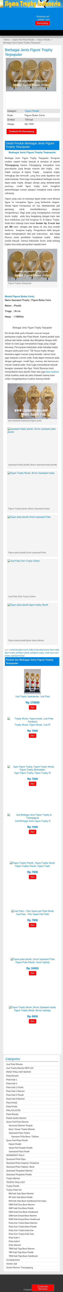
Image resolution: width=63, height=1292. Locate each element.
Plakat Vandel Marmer (16, 1118)
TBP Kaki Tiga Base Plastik (21, 1252)
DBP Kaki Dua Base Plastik (21, 1208)
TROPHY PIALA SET (15, 1182)
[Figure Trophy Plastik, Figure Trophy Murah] (32, 863)
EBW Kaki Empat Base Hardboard (24, 1219)
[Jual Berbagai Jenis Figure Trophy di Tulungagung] (32, 818)
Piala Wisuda (12, 1114)
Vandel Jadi (11, 1264)
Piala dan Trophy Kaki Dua (21, 1230)
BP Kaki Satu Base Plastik (20, 1197)
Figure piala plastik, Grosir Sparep (32, 962)
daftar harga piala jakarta (39, 650)
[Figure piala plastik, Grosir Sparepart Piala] (32, 959)
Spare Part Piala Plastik (23, 40)
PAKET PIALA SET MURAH (18, 1072)
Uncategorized (13, 1260)
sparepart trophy (18, 656)
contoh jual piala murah (18, 650)
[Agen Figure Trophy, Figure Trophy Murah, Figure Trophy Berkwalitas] (32, 769)
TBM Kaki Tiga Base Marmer (22, 1249)
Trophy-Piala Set (14, 1190)
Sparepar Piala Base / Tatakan (25, 1136)
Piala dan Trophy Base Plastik (22, 1227)
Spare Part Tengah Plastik (20, 1148)
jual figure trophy (37, 653)
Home (6, 40)
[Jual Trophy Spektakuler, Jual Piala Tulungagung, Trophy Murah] (32, 693)
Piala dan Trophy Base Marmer (23, 1223)
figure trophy (10, 653)
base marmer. (52, 372)
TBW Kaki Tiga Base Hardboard (23, 1256)
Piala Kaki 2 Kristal (14, 1087)
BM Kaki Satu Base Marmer (21, 1193)
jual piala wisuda (14, 1064)
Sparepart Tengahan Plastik (19, 1174)
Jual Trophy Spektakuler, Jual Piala (32, 696)
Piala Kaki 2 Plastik (15, 1095)
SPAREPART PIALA (15, 1155)
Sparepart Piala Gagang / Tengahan (22, 1163)
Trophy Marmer (13, 1178)
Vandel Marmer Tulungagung (19, 1267)
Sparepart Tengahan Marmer (19, 1171)
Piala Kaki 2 (11, 1083)
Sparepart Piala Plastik (19, 1151)
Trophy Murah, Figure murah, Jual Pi (32, 725)
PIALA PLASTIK (13, 1110)
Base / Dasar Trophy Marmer (22, 1129)
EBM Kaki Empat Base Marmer (23, 1215)
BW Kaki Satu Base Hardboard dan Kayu (27, 1201)
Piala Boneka (12, 1076)
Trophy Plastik (12, 1186)
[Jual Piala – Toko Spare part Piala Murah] (32, 911)
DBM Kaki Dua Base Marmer (22, 1204)
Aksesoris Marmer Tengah (21, 1125)
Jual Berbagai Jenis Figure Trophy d (32, 821)
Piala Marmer (15, 1245)
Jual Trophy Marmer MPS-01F (20, 1068)
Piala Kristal (11, 1103)
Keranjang (42, 23)
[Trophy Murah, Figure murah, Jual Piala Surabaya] (32, 721)
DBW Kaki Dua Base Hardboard (23, 1212)
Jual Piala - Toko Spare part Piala (32, 914)
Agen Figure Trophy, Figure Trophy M (32, 773)
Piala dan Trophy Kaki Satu (21, 1234)
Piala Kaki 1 (11, 1080)
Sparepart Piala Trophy (19, 1133)
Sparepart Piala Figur (16, 1159)
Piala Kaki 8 (14, 1241)
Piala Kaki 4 (14, 1238)
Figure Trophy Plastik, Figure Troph (32, 866)
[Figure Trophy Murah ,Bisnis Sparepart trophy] (32, 1007)
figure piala (54, 650)
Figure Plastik (43, 40)
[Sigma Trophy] (31, 7)
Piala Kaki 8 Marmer (15, 1099)
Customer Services (43, 1287)
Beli (32, 707)
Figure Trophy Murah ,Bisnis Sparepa (32, 1010)
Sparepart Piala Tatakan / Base (20, 1167)
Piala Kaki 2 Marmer (15, 1091)
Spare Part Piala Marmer (17, 1122)
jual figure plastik (22, 653)
